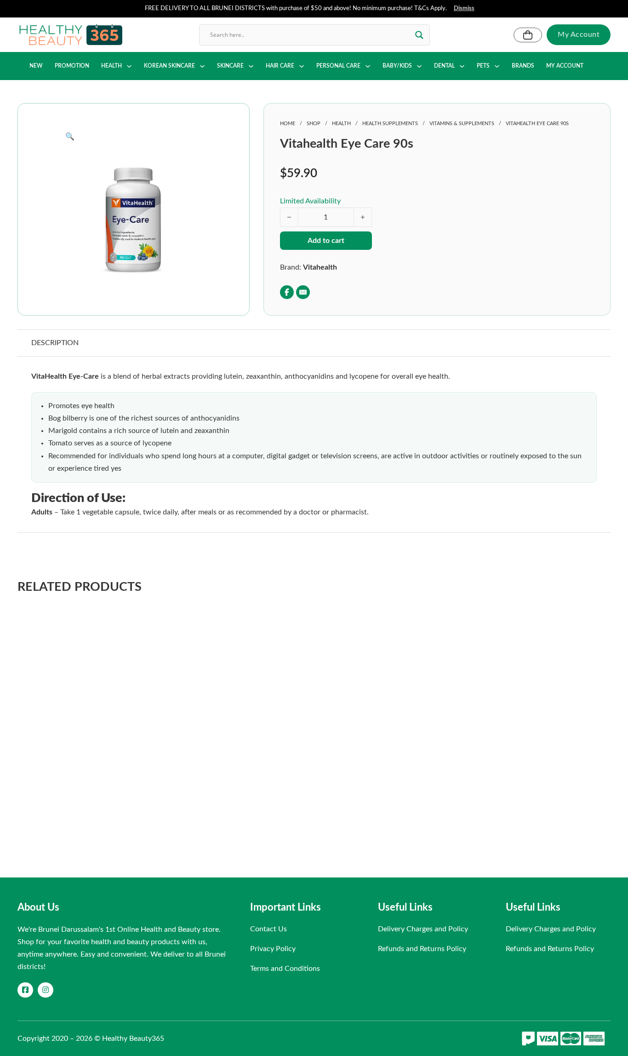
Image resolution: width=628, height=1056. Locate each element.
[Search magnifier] (419, 35)
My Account (578, 34)
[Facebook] (287, 292)
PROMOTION (72, 66)
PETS (483, 66)
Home (287, 123)
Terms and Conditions (285, 968)
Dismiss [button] (464, 9)
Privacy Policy (273, 948)
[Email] (303, 292)
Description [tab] (55, 342)
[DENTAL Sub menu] (462, 66)
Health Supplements (390, 123)
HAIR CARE (280, 66)
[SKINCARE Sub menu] (251, 66)
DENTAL (444, 66)
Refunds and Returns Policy (422, 948)
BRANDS (523, 66)
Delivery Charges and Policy (423, 929)
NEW (36, 66)
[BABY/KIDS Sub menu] (419, 66)
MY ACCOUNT (564, 66)
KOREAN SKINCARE (169, 66)
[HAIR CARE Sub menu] (301, 66)
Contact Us (268, 929)
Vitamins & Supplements (461, 123)
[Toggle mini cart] (527, 35)
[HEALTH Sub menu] (129, 66)
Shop (313, 123)
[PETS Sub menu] (497, 66)
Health (341, 123)
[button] (133, 137)
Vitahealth (320, 267)
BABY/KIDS (397, 66)
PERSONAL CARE (338, 66)
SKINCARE (230, 66)
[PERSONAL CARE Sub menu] (368, 66)
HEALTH (111, 66)
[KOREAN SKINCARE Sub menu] (202, 66)
